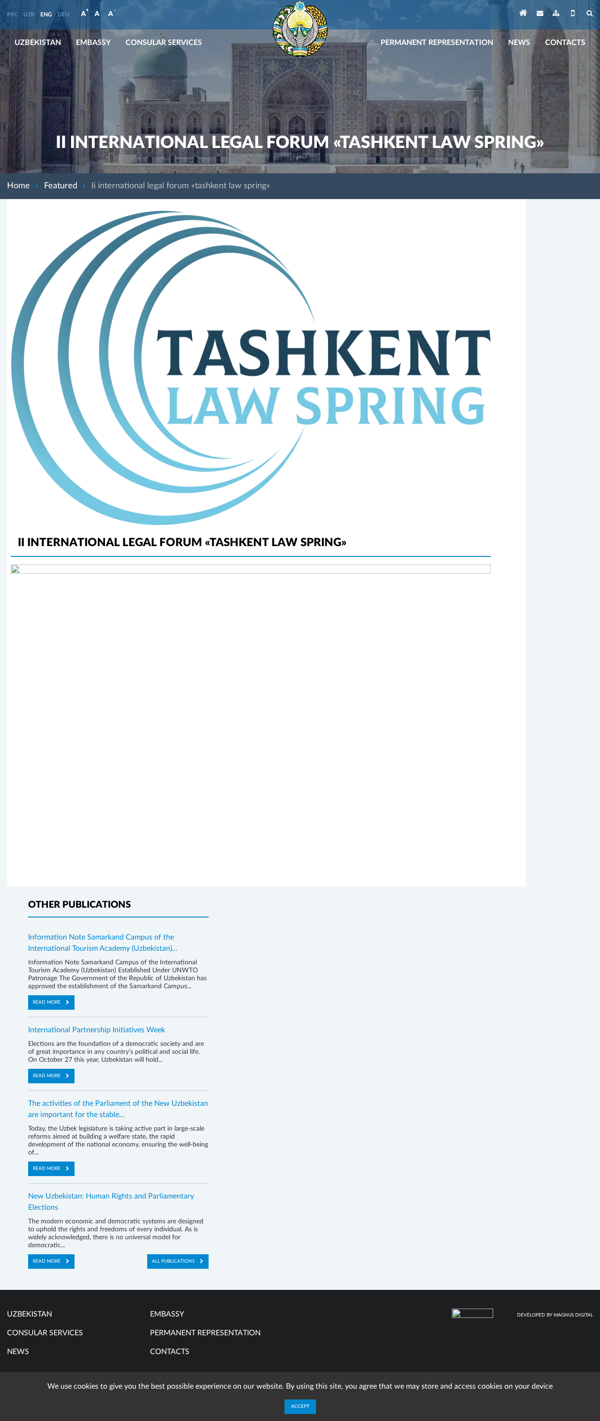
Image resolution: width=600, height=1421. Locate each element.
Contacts (565, 42)
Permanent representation (437, 42)
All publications (173, 1261)
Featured (60, 186)
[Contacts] (540, 15)
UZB (29, 14)
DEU (63, 14)
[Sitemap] (556, 15)
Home (18, 186)
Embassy (93, 42)
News (519, 42)
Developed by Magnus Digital (555, 1315)
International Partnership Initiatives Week (96, 1030)
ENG (46, 14)
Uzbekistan (38, 42)
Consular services (164, 42)
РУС (12, 14)
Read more (46, 1002)
